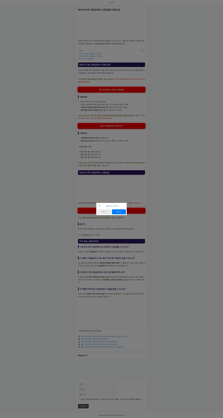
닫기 (104, 212)
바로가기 (119, 212)
